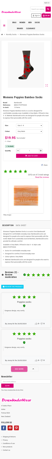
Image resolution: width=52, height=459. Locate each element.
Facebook (3, 427)
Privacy (5, 440)
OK (8, 386)
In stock (6, 107)
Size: (6, 125)
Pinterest (16, 427)
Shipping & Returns (9, 437)
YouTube (10, 427)
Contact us (6, 450)
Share (46, 165)
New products (7, 447)
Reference (6, 105)
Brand (5, 103)
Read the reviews (42, 177)
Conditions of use (9, 443)
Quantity (8, 151)
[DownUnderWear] (11, 12)
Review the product (12, 286)
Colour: (7, 131)
